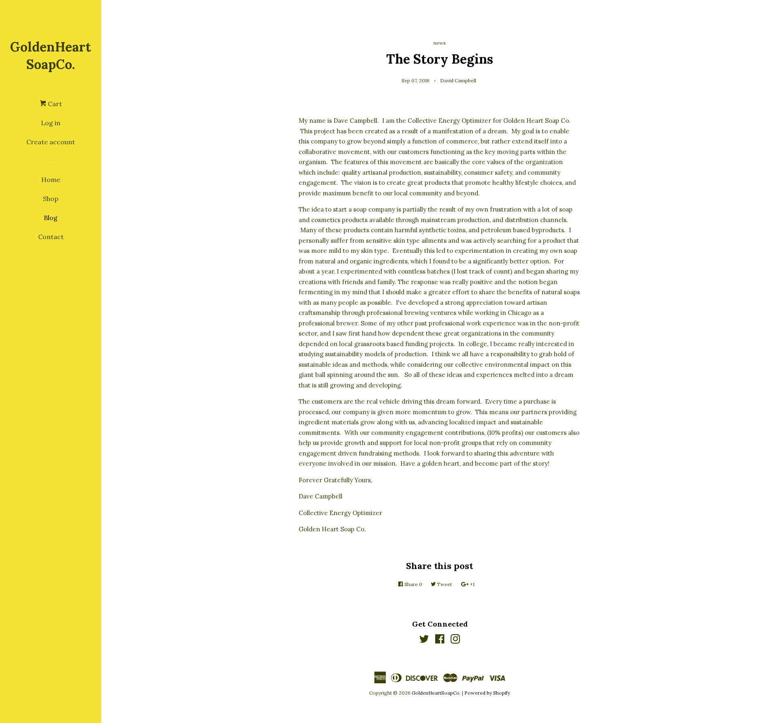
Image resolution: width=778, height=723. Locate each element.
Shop (50, 199)
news (440, 43)
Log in (50, 123)
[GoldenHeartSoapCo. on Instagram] (455, 640)
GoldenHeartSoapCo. (50, 56)
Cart (54, 104)
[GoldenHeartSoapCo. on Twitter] (424, 640)
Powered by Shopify (487, 693)
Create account (50, 142)
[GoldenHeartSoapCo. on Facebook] (440, 640)
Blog (51, 218)
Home (50, 179)
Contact (51, 237)
